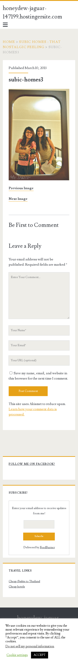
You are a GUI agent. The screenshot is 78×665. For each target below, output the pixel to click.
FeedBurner (47, 547)
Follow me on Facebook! (32, 464)
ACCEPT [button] (40, 655)
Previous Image (21, 188)
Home (9, 42)
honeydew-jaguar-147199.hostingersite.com (32, 12)
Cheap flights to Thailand (24, 581)
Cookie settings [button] (17, 655)
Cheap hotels (17, 586)
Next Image (18, 199)
